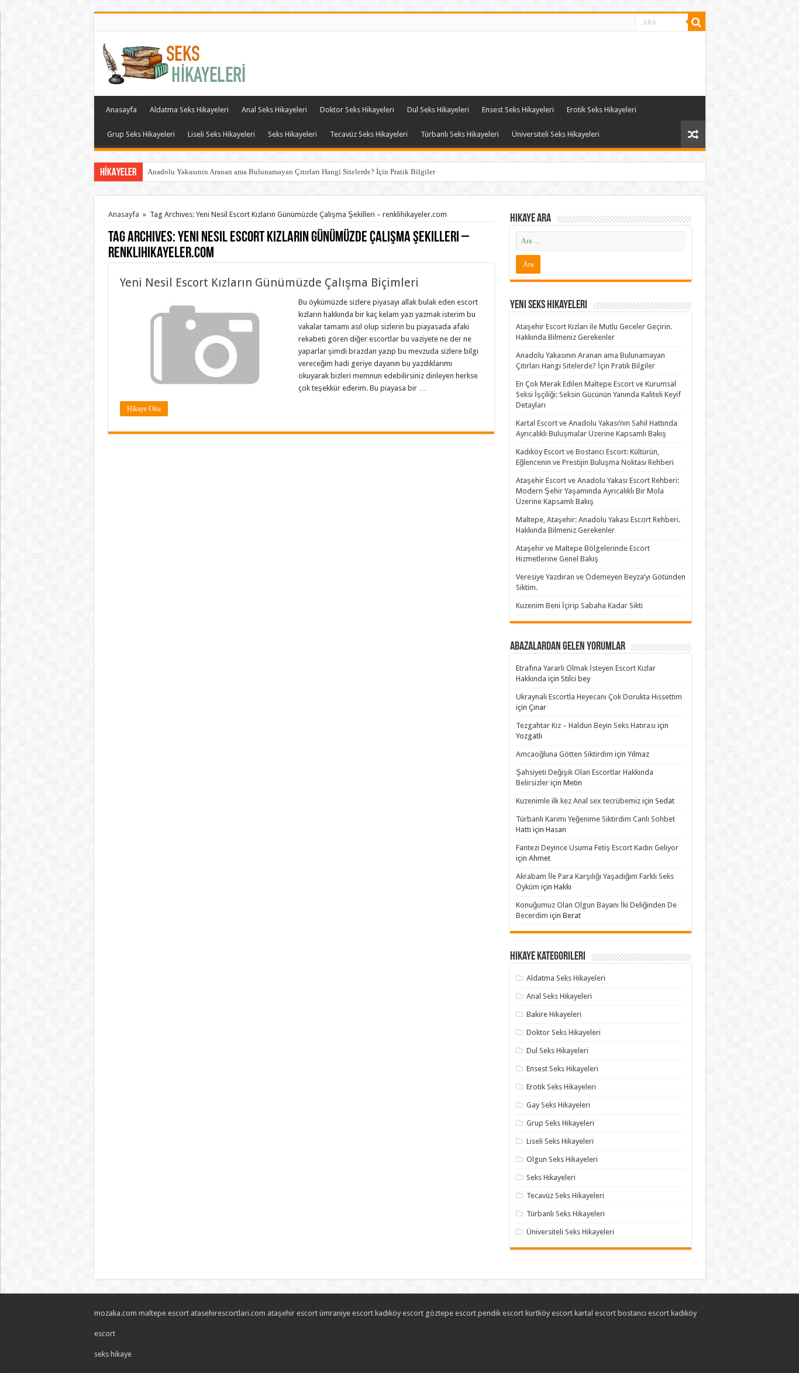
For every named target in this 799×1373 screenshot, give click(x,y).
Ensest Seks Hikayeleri (518, 109)
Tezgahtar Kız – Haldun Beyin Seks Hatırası (586, 725)
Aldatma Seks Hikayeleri (189, 109)
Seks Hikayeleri (292, 134)
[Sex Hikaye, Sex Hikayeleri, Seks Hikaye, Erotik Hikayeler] (174, 61)
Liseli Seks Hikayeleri (221, 134)
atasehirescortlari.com (228, 1313)
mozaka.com (115, 1313)
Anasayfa (121, 109)
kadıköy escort (399, 1313)
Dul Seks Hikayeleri (438, 109)
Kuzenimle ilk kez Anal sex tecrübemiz (578, 800)
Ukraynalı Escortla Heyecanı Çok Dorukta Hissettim (599, 696)
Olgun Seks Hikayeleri (562, 1159)
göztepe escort (450, 1313)
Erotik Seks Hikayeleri (601, 109)
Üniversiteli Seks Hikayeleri (556, 134)
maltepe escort (164, 1313)
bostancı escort (643, 1313)
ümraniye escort (346, 1313)
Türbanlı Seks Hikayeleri (460, 134)
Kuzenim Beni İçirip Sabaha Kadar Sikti (579, 605)
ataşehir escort (292, 1313)
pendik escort (501, 1313)
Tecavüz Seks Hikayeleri (369, 134)
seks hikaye (113, 1354)
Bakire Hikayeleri (553, 1014)
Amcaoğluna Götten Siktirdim (564, 754)
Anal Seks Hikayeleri (274, 109)
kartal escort (595, 1313)
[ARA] (696, 22)
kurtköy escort (549, 1313)
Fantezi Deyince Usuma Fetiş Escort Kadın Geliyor (597, 847)
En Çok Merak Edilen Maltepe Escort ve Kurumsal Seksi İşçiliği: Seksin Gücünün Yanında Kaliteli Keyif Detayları (598, 394)
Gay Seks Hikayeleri (558, 1105)
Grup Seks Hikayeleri (141, 134)
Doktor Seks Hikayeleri (357, 109)
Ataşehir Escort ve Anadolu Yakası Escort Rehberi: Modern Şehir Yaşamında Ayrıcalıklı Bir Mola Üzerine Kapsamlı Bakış (597, 491)
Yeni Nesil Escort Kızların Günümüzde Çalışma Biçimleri (269, 282)
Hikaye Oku (144, 409)
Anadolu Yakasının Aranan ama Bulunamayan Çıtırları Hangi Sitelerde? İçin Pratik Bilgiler (291, 171)
